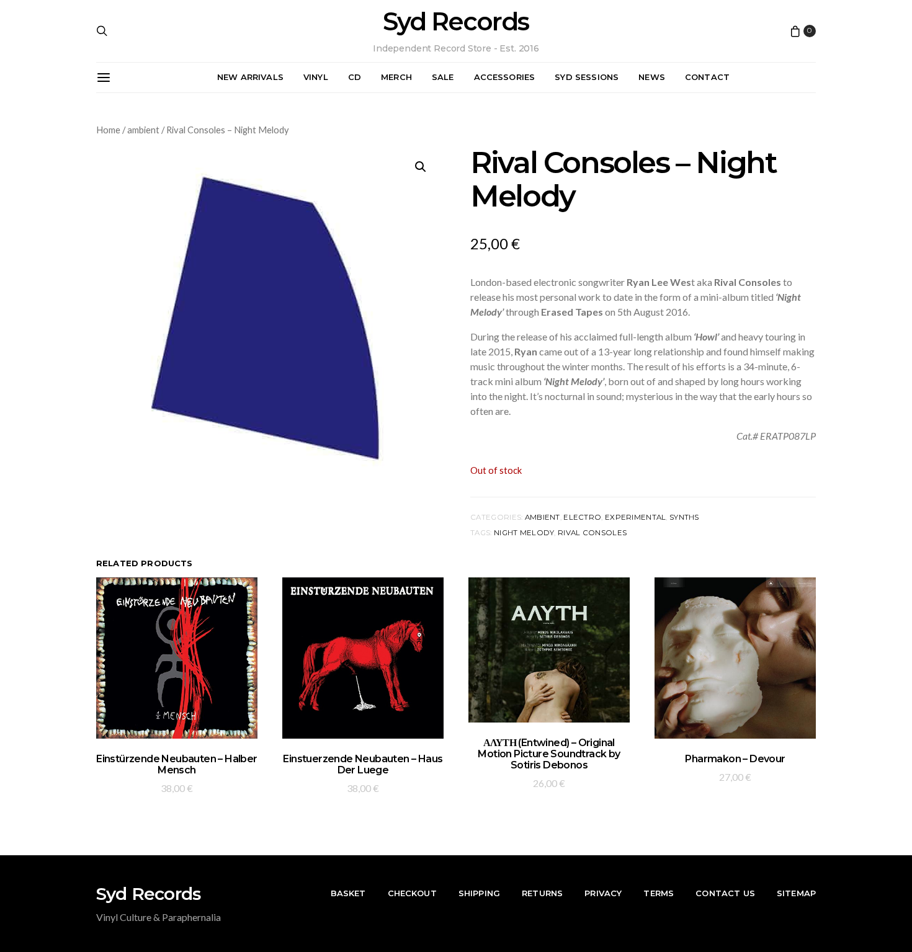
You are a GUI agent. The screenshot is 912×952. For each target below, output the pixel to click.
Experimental (635, 517)
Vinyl (315, 77)
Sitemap (796, 893)
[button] (420, 167)
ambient (143, 129)
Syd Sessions (587, 77)
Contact (707, 77)
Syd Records (456, 21)
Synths (684, 517)
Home (108, 129)
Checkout (412, 893)
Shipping (479, 893)
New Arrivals (250, 77)
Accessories (504, 77)
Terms (658, 893)
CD (354, 77)
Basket (348, 893)
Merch (396, 77)
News (651, 77)
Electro (582, 517)
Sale (443, 77)
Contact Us (725, 893)
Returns (542, 893)
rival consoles (592, 532)
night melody (524, 532)
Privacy (603, 893)
